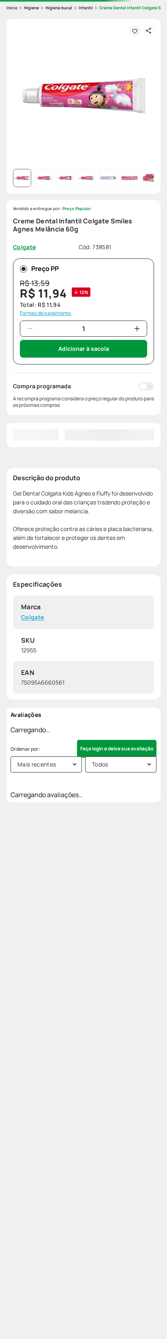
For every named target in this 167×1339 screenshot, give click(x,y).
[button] (83, 95)
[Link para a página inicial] (11, 8)
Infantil (86, 7)
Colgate (32, 617)
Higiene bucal (58, 7)
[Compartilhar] (148, 30)
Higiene (31, 7)
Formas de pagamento (45, 313)
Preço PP (45, 268)
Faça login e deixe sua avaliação (116, 748)
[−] (30, 328)
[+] (137, 328)
